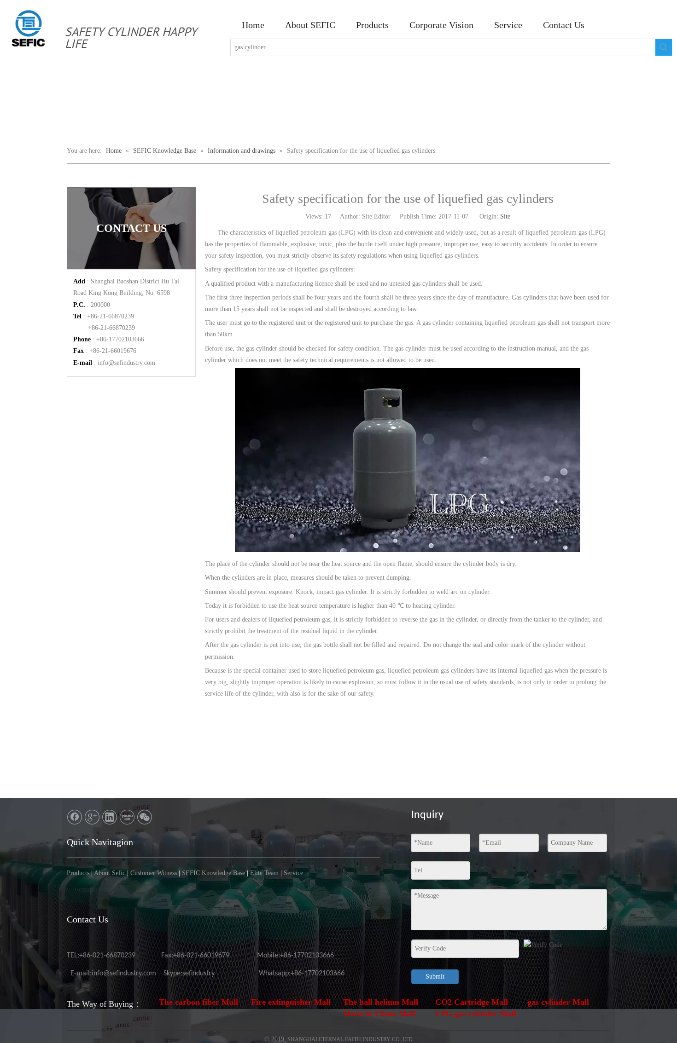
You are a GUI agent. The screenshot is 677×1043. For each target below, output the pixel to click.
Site (505, 216)
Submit (435, 976)
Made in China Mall (379, 1013)
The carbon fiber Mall (198, 1002)
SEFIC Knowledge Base (213, 873)
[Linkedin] (109, 817)
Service (293, 873)
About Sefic (109, 873)
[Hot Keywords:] (663, 47)
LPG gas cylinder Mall (475, 1013)
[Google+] (92, 817)
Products (78, 873)
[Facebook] (74, 817)
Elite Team (264, 873)
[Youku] (127, 817)
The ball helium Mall (380, 1002)
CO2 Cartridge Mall (471, 1002)
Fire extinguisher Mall (291, 1002)
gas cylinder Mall (558, 1002)
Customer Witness (153, 873)
